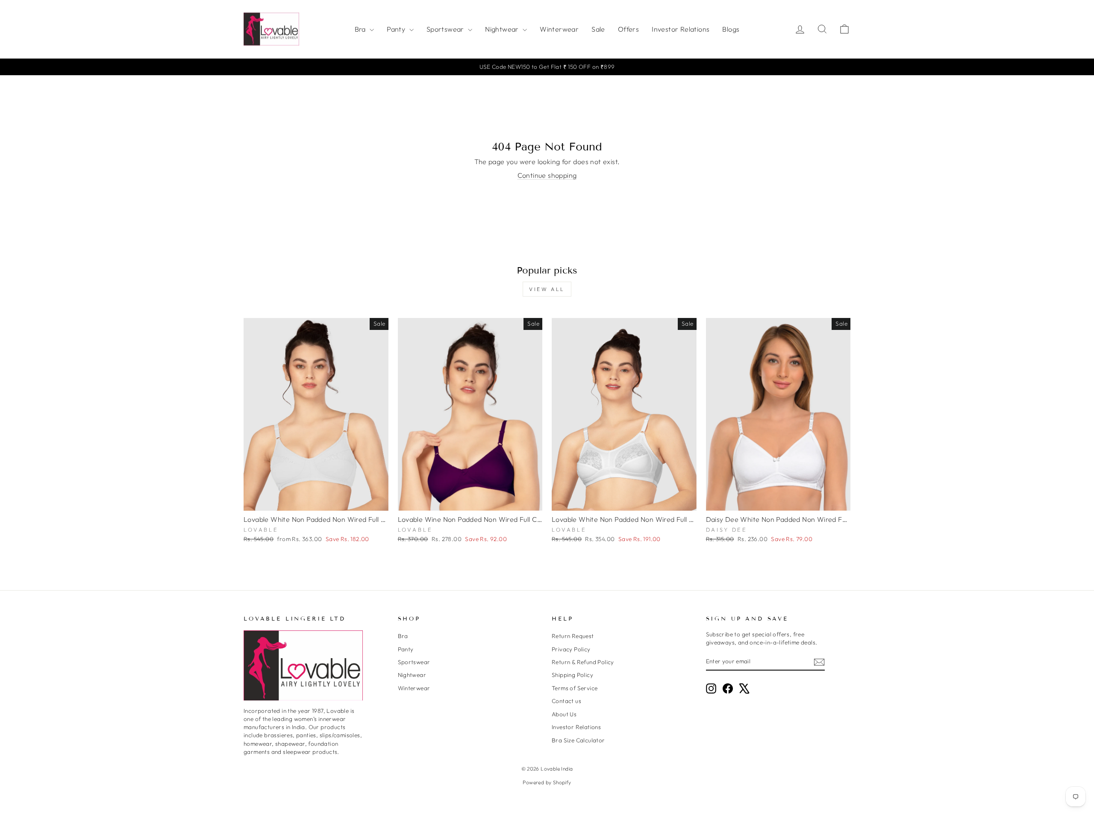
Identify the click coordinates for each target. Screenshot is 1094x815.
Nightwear (503, 29)
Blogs (730, 29)
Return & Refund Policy (583, 662)
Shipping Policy (572, 675)
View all (547, 289)
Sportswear (446, 29)
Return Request (573, 636)
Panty (397, 29)
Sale (598, 29)
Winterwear (559, 29)
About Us (564, 714)
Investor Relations (680, 29)
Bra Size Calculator (578, 740)
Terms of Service (574, 688)
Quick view (316, 501)
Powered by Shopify (547, 782)
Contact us (566, 701)
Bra (361, 29)
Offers (628, 29)
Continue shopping (547, 175)
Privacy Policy (571, 649)
